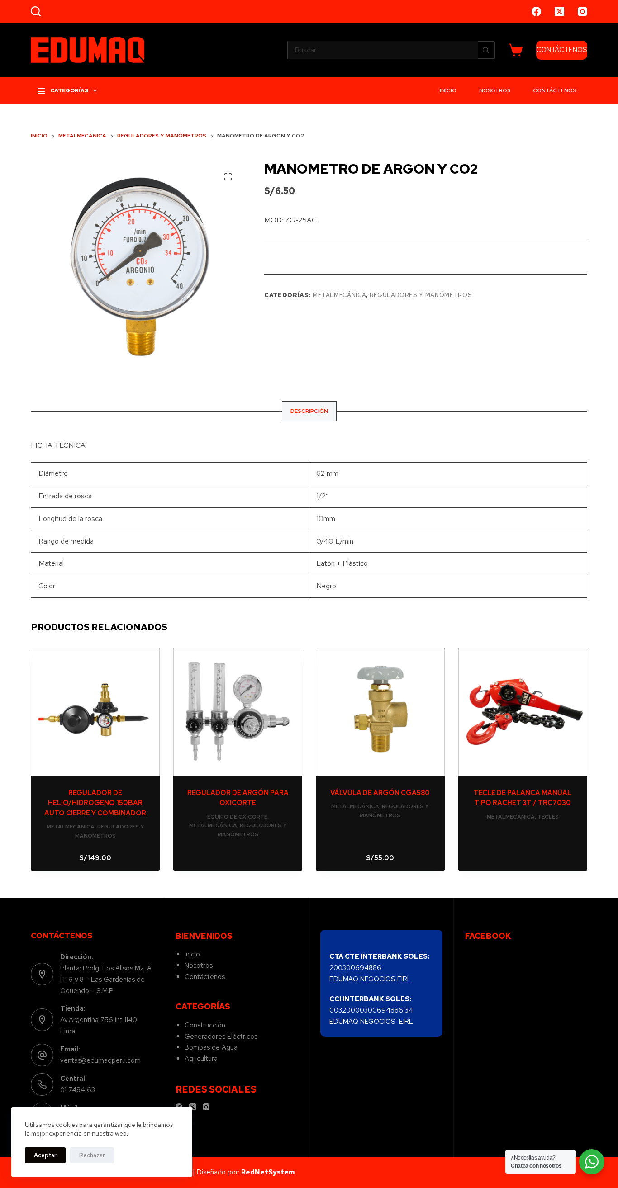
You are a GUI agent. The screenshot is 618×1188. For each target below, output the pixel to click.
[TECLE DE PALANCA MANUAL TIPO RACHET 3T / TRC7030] (522, 712)
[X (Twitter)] (559, 11)
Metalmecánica (339, 295)
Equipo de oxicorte (237, 816)
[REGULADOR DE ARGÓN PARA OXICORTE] (237, 712)
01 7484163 (77, 1089)
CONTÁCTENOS (561, 49)
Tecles (548, 816)
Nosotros (494, 90)
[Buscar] (36, 11)
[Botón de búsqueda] (486, 50)
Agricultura (201, 1058)
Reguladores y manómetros (421, 295)
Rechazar (92, 1155)
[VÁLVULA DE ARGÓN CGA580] (380, 712)
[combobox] (383, 50)
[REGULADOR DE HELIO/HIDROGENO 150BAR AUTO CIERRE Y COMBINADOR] (95, 712)
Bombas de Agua (211, 1047)
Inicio (448, 90)
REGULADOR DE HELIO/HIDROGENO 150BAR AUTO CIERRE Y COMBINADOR (95, 803)
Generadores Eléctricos (221, 1036)
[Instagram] (582, 11)
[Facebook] (536, 11)
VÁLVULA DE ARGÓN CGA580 (380, 792)
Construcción (205, 1025)
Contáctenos (554, 90)
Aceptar (45, 1155)
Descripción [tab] (309, 411)
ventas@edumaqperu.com (100, 1060)
